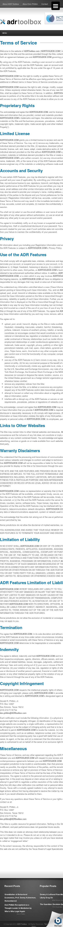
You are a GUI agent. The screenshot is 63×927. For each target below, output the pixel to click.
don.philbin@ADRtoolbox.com (13, 712)
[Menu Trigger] (55, 6)
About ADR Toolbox (11, 4)
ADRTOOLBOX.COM (50, 51)
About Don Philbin (30, 4)
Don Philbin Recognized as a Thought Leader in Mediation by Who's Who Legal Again (18, 908)
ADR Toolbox (22, 924)
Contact (44, 4)
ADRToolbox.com (32, 51)
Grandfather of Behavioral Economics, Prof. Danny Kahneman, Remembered (20, 897)
